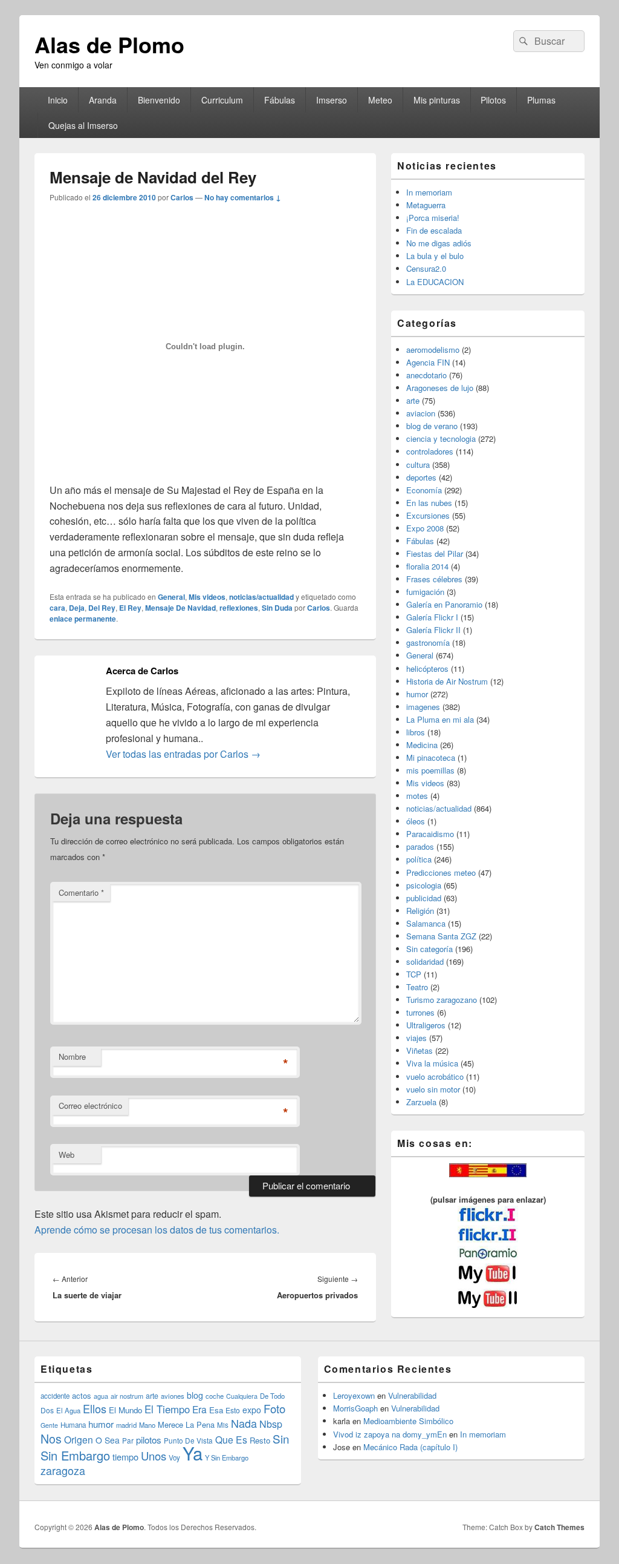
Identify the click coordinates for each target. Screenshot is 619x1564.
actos (81, 1395)
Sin (281, 1438)
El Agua (68, 1410)
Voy (174, 1457)
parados (420, 846)
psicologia (423, 885)
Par (128, 1440)
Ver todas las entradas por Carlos (183, 754)
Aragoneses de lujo (439, 387)
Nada (244, 1423)
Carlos (181, 197)
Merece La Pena (186, 1424)
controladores (429, 451)
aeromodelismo (432, 349)
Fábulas (279, 100)
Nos (51, 1438)
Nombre (72, 1056)
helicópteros (427, 668)
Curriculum (222, 100)
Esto (232, 1410)
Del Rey (101, 607)
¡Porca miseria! (432, 217)
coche (215, 1396)
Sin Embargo (75, 1455)
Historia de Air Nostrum (447, 681)
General (171, 596)
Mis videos (207, 596)
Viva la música (432, 1063)
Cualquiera (242, 1396)
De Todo (272, 1396)
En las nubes (429, 502)
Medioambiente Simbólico (408, 1421)
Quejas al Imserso (83, 125)
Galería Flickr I (432, 617)
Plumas (541, 100)
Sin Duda (277, 607)
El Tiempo (167, 1409)
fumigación (425, 591)
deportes (421, 477)
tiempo (125, 1456)
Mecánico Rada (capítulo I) (410, 1447)
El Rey (130, 607)
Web (66, 1154)
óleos (415, 821)
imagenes (423, 706)
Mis (222, 1425)
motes (417, 795)
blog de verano (432, 426)
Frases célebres (434, 579)
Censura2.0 (426, 268)
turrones (420, 1012)
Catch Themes (559, 1527)
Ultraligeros (426, 1025)
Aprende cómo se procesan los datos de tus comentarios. (156, 1230)
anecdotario (426, 375)
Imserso (331, 100)
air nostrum (127, 1396)
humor (417, 694)
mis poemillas (430, 770)
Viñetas (419, 1050)
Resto (260, 1440)
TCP (413, 974)
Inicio (58, 100)
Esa (216, 1410)
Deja (77, 607)
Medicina (422, 745)
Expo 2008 (425, 528)
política (419, 859)
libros (415, 732)
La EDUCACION (435, 282)
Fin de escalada (434, 230)
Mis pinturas (436, 100)
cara (57, 607)
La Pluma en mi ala (440, 719)
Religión (420, 910)
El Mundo (125, 1410)
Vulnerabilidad (412, 1395)
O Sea (108, 1440)
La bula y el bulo (435, 255)
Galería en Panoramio (444, 604)
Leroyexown (354, 1395)
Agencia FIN (428, 362)
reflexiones (238, 607)
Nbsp (270, 1424)
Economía (424, 490)
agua (101, 1396)
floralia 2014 (427, 566)
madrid (126, 1425)
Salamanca (426, 923)
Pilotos (493, 100)
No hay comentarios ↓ (242, 197)
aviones (172, 1396)
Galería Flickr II (433, 630)
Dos (47, 1410)
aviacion (420, 413)
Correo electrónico (90, 1105)
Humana (73, 1425)
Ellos (94, 1408)
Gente (49, 1425)
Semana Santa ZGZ (441, 936)
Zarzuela (421, 1102)
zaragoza (63, 1470)
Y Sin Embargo (226, 1457)
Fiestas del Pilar (434, 553)
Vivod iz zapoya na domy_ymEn (390, 1434)
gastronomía (428, 642)
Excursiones (428, 515)
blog (195, 1395)
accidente (55, 1396)
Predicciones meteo (441, 872)
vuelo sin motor (433, 1089)
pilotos (148, 1439)
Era (199, 1409)
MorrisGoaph (355, 1408)
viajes (416, 1037)
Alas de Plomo (109, 44)
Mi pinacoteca (430, 757)
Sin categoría (429, 948)
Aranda (103, 100)
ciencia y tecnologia (441, 438)
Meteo (380, 100)
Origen (78, 1439)
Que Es (231, 1439)
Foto (274, 1408)
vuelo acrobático (435, 1076)
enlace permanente (83, 618)
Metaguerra (426, 205)
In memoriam (429, 192)
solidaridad (425, 961)
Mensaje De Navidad (180, 607)
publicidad (423, 898)
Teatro (417, 987)
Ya (193, 1452)
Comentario (81, 892)
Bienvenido (159, 100)
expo (251, 1410)
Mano (147, 1425)
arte (413, 400)
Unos (153, 1456)
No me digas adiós (439, 243)
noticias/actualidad (261, 596)
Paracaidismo (430, 834)
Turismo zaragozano (441, 999)
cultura (418, 464)
